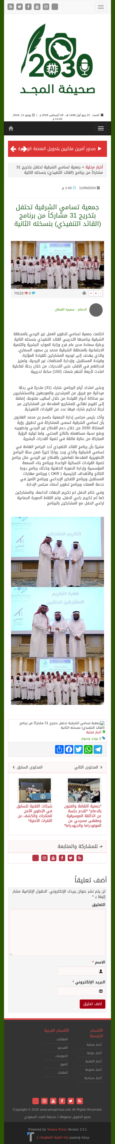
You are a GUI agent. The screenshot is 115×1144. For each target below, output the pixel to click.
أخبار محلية (94, 167)
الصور (64, 1064)
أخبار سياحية (93, 1078)
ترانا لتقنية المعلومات (53, 1137)
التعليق (98, 905)
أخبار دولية (94, 1053)
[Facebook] (29, 7)
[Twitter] (20, 7)
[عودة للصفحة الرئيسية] (57, 64)
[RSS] (11, 7)
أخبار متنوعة (93, 1070)
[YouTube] (37, 7)
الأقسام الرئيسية (96, 1033)
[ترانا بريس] (31, 1137)
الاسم (98, 962)
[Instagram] (46, 7)
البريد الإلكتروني (88, 982)
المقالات (62, 1039)
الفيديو (63, 1048)
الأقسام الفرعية (56, 1030)
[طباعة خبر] (84, 293)
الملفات (62, 1073)
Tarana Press (57, 1129)
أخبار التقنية (93, 1061)
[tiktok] (55, 7)
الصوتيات (61, 1056)
